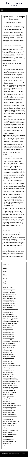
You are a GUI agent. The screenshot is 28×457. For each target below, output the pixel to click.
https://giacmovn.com (8, 396)
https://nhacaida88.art (8, 338)
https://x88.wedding (8, 312)
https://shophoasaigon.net (9, 414)
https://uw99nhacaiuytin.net (10, 323)
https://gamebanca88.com (9, 345)
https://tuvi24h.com (8, 436)
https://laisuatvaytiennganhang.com (12, 405)
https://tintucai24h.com (9, 427)
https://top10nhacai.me (9, 292)
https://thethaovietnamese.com (11, 421)
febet (4, 283)
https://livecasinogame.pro (9, 354)
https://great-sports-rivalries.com (11, 399)
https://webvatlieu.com (8, 439)
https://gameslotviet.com (9, 349)
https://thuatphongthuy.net (10, 423)
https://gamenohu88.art (9, 347)
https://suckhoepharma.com (10, 416)
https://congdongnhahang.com (10, 388)
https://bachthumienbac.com (10, 316)
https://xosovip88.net (8, 296)
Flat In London (14, 3)
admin (14, 24)
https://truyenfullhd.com (9, 432)
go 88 (4, 282)
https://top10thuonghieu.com (10, 430)
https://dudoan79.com (8, 336)
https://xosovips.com (8, 329)
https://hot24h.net (7, 401)
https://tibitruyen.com (8, 425)
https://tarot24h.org (8, 419)
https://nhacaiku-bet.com (9, 343)
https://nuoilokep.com (8, 367)
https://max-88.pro (7, 361)
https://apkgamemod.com (9, 370)
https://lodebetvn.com (8, 358)
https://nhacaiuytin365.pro (9, 325)
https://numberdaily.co (8, 412)
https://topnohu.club (8, 307)
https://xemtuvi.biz (7, 443)
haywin (4, 271)
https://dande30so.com (8, 332)
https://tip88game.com (8, 334)
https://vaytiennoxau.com (9, 437)
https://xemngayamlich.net (9, 441)
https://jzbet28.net (7, 352)
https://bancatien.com (8, 314)
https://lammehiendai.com (9, 407)
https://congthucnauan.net (9, 392)
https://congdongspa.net (9, 390)
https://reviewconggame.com (10, 301)
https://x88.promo (7, 327)
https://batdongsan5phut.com (10, 379)
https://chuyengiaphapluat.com (10, 387)
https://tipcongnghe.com (9, 428)
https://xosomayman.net (9, 310)
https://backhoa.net (8, 372)
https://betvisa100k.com (9, 383)
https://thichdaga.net (8, 300)
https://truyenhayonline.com (10, 434)
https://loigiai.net (7, 408)
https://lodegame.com (8, 359)
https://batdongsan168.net (10, 378)
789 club (5, 275)
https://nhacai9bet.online (9, 363)
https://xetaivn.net (7, 445)
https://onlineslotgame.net (9, 294)
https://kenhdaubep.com (9, 403)
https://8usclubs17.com (9, 290)
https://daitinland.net (8, 394)
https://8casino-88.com (9, 289)
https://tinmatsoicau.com (9, 303)
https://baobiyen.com (8, 374)
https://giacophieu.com (8, 397)
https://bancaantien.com (9, 305)
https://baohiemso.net (8, 376)
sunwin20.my (6, 264)
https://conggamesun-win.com (10, 330)
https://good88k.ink (8, 350)
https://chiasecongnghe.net (10, 385)
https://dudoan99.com (8, 339)
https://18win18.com (8, 287)
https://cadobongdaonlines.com (11, 321)
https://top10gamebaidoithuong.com (12, 365)
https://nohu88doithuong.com (10, 309)
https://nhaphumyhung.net (9, 410)
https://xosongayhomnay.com (10, 318)
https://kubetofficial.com (9, 356)
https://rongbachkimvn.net (9, 298)
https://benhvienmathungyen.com (11, 381)
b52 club (5, 278)
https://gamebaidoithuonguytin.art (11, 341)
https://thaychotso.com (9, 368)
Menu (25, 10)
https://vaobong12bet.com (9, 319)
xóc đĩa (4, 268)
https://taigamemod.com (9, 417)
